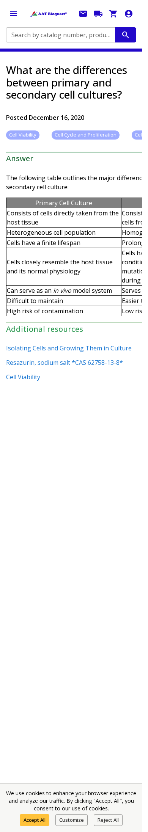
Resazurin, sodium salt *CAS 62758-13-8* (64, 362)
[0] (113, 13)
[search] (125, 34)
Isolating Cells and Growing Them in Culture (69, 348)
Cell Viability (23, 377)
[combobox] (60, 35)
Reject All (108, 819)
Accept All (35, 819)
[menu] (13, 13)
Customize (71, 819)
